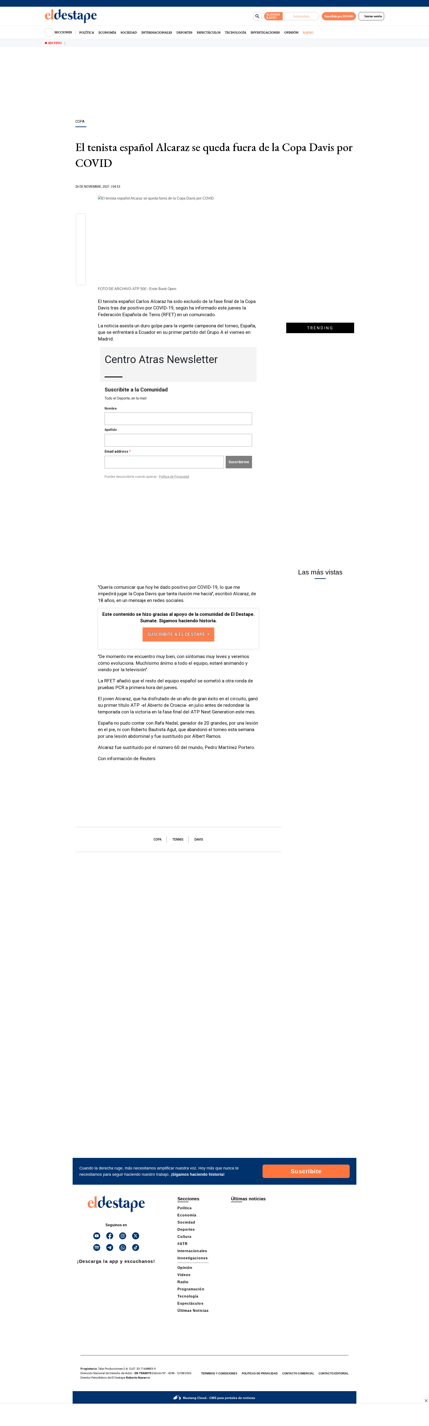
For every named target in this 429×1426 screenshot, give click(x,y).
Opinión (291, 32)
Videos (184, 1275)
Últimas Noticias (193, 1310)
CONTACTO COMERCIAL (298, 1373)
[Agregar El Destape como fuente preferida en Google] (257, 186)
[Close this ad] (426, 1400)
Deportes (184, 32)
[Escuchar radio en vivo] (301, 16)
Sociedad (129, 32)
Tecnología (235, 32)
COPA (158, 839)
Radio (308, 32)
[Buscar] (257, 16)
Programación (190, 1289)
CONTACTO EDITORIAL (334, 1373)
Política (86, 32)
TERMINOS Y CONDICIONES (219, 1373)
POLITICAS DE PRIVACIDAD (260, 1373)
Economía (107, 32)
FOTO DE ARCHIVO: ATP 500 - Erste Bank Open (137, 289)
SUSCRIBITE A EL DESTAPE (176, 634)
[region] (214, 84)
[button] (81, 219)
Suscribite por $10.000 (338, 16)
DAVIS (198, 839)
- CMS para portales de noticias (219, 1398)
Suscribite (306, 1171)
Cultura (184, 1237)
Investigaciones (265, 32)
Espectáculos (209, 32)
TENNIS (177, 839)
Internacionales (156, 32)
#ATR (182, 1244)
